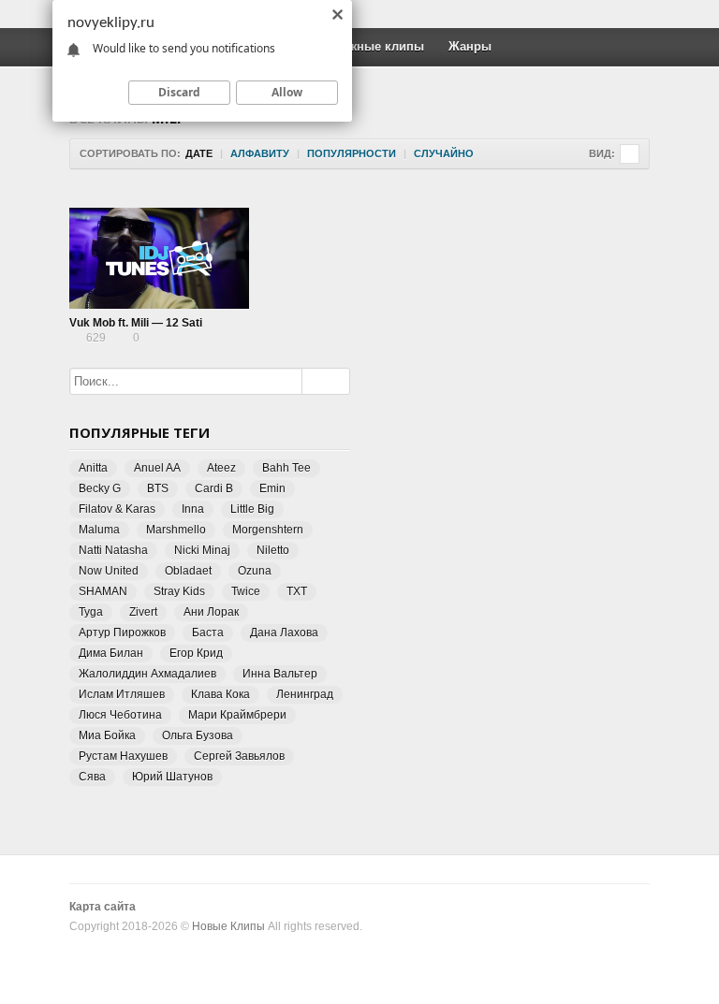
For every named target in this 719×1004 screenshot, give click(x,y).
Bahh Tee (286, 467)
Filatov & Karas (117, 509)
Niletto (273, 550)
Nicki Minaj (202, 550)
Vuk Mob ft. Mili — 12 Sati (135, 322)
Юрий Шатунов (172, 776)
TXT (296, 591)
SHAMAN (103, 591)
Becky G (100, 488)
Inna (193, 509)
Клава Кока (220, 694)
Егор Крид (196, 653)
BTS (158, 488)
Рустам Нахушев (123, 756)
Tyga (91, 611)
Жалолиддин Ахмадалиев (147, 673)
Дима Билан (111, 653)
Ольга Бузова (197, 735)
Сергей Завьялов (239, 756)
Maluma (99, 529)
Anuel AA (157, 467)
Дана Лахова (284, 632)
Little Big (252, 509)
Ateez (221, 467)
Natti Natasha (113, 550)
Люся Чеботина (120, 714)
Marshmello (176, 529)
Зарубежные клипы (365, 46)
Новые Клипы (228, 926)
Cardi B (214, 488)
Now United (109, 570)
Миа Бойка (107, 735)
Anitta (93, 467)
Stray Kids (179, 591)
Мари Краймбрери (237, 714)
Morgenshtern (267, 529)
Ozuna (254, 570)
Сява (92, 776)
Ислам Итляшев (122, 694)
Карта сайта (102, 906)
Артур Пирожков (122, 632)
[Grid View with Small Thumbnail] (629, 154)
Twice (245, 591)
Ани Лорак (211, 611)
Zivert (143, 611)
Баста (208, 632)
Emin (272, 488)
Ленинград (304, 694)
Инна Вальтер (279, 673)
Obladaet (188, 570)
